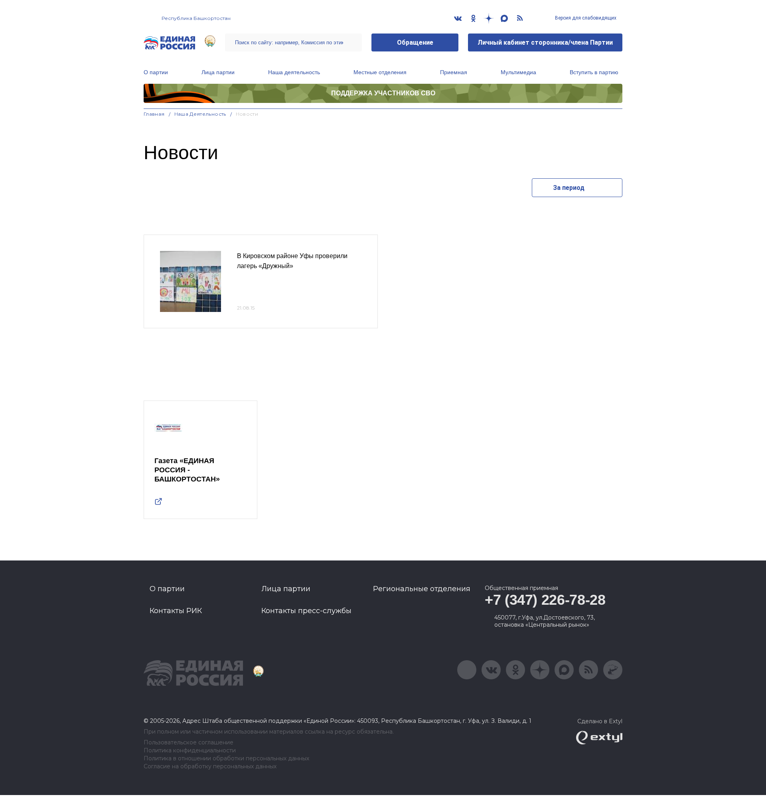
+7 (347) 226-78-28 (545, 600)
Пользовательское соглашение (188, 742)
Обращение (415, 42)
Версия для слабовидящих (585, 18)
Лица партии (218, 72)
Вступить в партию (594, 72)
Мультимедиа (518, 72)
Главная (154, 114)
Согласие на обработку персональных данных (210, 766)
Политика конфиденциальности (190, 750)
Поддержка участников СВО (383, 93)
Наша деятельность (294, 72)
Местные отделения (380, 72)
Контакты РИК (176, 610)
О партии (156, 72)
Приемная (453, 72)
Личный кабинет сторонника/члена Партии (545, 42)
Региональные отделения (421, 588)
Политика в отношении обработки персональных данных (226, 758)
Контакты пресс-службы (306, 610)
